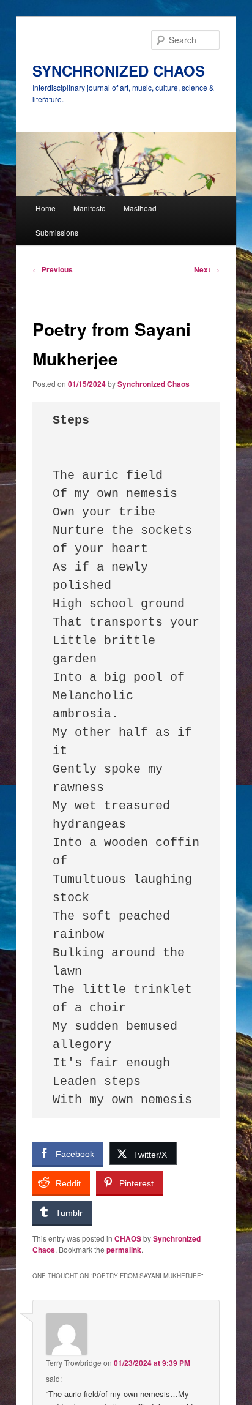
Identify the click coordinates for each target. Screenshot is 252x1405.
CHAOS (127, 1238)
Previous (52, 269)
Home (45, 208)
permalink (123, 1249)
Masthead (140, 208)
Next (207, 269)
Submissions (56, 232)
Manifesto (89, 208)
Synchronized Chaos (153, 383)
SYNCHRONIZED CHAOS (118, 70)
